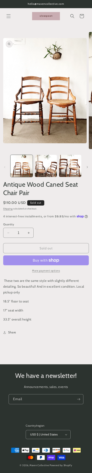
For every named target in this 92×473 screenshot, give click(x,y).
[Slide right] (87, 167)
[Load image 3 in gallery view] (70, 166)
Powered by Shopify (61, 465)
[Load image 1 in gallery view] (21, 166)
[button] (8, 16)
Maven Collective (39, 465)
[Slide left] (4, 167)
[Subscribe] (78, 399)
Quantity (8, 224)
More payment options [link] (46, 270)
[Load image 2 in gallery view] (46, 166)
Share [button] (12, 332)
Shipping (8, 208)
